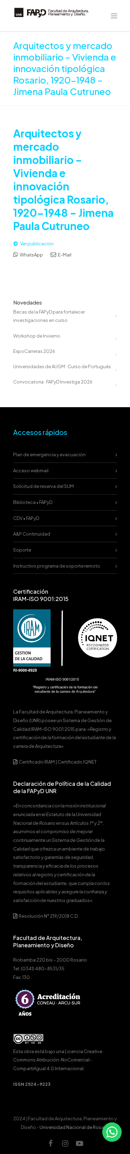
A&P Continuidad (31, 534)
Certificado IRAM (37, 762)
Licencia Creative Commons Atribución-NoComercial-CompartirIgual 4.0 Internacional (57, 1060)
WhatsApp (31, 255)
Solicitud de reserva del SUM (43, 486)
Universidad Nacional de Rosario (75, 1127)
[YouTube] (80, 1143)
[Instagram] (65, 1143)
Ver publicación (37, 243)
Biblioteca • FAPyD (32, 502)
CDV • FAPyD (26, 518)
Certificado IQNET (77, 762)
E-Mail (64, 255)
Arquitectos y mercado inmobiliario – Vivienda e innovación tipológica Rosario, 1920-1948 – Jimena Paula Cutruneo (63, 179)
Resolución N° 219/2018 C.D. (48, 916)
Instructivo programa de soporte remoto (56, 566)
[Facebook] (51, 1143)
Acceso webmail (31, 470)
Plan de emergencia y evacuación (49, 454)
